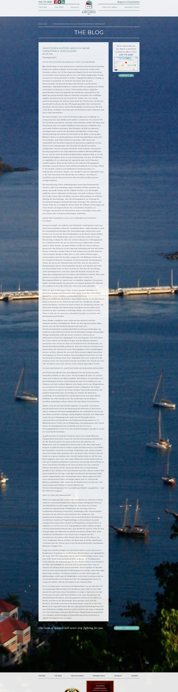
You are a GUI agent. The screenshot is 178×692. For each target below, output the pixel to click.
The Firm (43, 7)
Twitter (59, 2)
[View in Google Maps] (126, 64)
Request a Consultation (128, 2)
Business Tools (132, 7)
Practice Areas (109, 7)
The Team (59, 7)
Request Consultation (126, 628)
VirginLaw (43, 24)
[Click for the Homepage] (89, 8)
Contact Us (126, 75)
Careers (134, 676)
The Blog (74, 7)
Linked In (63, 2)
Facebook (55, 2)
